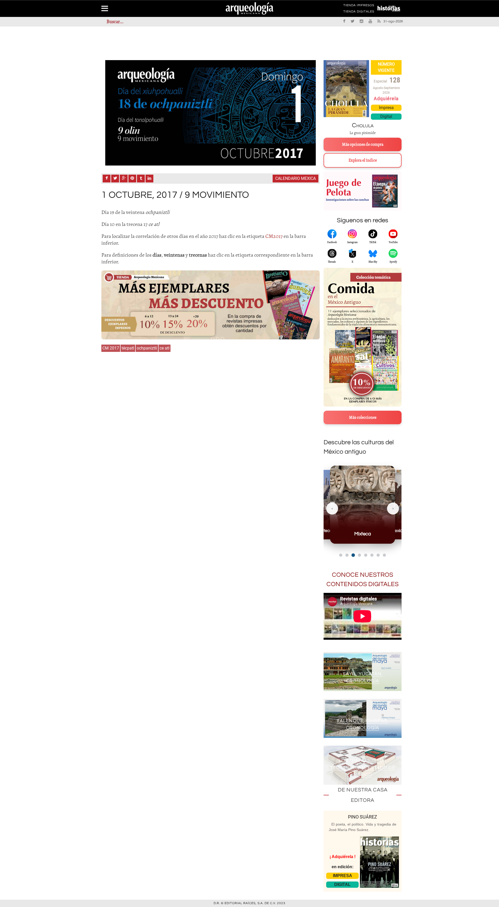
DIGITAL (342, 884)
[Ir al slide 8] (384, 555)
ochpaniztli (147, 348)
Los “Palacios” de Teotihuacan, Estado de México (362, 767)
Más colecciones (362, 417)
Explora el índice (363, 160)
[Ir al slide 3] (353, 555)
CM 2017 (110, 348)
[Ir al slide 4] (359, 555)
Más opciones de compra (362, 144)
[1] (210, 113)
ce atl (164, 348)
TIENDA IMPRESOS (358, 6)
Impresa (386, 107)
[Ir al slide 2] (347, 555)
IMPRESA (342, 875)
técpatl (128, 348)
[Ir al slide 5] (365, 555)
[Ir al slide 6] (371, 555)
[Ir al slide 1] (340, 555)
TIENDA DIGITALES (358, 12)
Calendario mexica (295, 178)
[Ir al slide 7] (378, 555)
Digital (386, 116)
